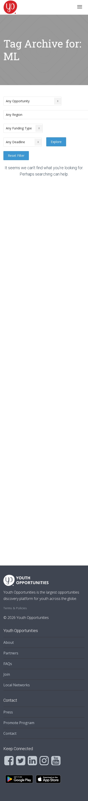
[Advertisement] (44, 368)
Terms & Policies (15, 608)
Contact (9, 733)
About (8, 642)
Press (8, 712)
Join (6, 674)
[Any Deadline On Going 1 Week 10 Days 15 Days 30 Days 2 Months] (22, 142)
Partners (10, 653)
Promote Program (18, 722)
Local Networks (16, 684)
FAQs (7, 663)
